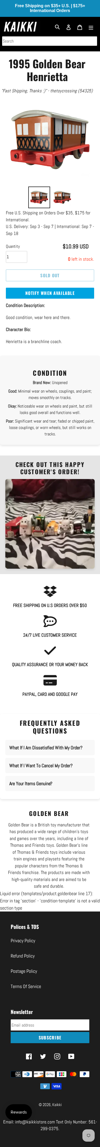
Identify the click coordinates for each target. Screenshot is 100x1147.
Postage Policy (24, 971)
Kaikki (57, 1104)
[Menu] (91, 26)
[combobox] (49, 41)
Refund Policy (23, 956)
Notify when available (50, 293)
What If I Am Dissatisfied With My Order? (45, 748)
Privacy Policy (23, 940)
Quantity (13, 246)
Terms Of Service (26, 986)
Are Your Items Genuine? (30, 783)
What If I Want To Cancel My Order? (41, 765)
